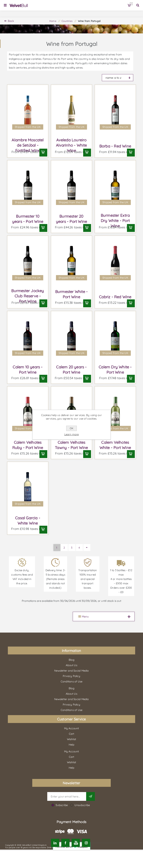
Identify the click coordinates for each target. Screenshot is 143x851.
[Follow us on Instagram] (86, 843)
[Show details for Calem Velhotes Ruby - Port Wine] (27, 413)
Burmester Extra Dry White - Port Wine (115, 220)
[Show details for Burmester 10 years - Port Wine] (27, 187)
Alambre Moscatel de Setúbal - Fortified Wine (28, 145)
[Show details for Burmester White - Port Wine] (71, 262)
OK (71, 428)
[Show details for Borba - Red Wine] (115, 111)
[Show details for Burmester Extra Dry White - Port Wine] (115, 187)
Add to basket (43, 152)
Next (86, 547)
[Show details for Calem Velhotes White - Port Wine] (115, 413)
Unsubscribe (82, 805)
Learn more (71, 434)
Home (52, 21)
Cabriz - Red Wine (115, 296)
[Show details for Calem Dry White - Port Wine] (115, 337)
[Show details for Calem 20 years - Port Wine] (71, 337)
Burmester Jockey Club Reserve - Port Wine (27, 296)
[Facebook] (65, 843)
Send (90, 796)
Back (11, 21)
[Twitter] (55, 843)
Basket (131, 4)
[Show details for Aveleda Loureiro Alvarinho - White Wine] (71, 111)
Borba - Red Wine (115, 146)
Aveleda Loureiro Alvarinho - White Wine (71, 145)
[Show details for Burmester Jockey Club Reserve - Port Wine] (27, 262)
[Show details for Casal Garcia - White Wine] (27, 488)
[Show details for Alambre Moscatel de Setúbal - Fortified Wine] (27, 111)
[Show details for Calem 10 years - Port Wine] (27, 337)
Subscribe (62, 805)
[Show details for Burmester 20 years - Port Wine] (71, 187)
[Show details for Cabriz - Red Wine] (115, 262)
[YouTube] (76, 843)
